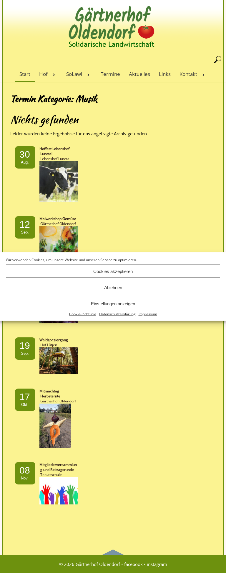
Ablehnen (113, 287)
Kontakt (188, 74)
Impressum (148, 314)
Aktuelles (139, 74)
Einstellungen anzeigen (113, 303)
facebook (133, 564)
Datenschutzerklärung (117, 314)
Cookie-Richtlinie (82, 314)
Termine (110, 74)
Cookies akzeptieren (113, 271)
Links (165, 74)
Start (24, 74)
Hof (43, 74)
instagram (157, 564)
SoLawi (74, 74)
